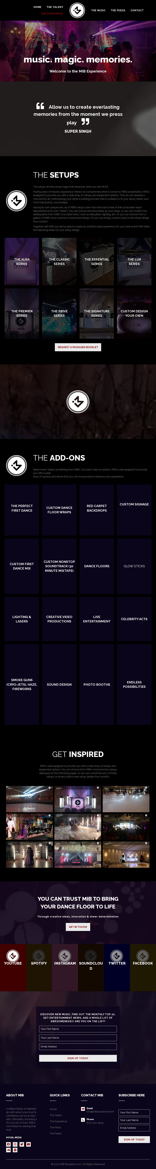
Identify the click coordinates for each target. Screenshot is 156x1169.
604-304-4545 (95, 1122)
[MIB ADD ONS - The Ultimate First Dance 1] (77, 827)
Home (53, 1109)
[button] (78, 347)
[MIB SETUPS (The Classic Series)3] (29, 799)
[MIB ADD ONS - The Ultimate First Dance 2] (126, 799)
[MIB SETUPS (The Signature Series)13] (126, 854)
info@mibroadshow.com (100, 1111)
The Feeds (56, 1133)
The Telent (56, 1115)
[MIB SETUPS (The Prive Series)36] (77, 854)
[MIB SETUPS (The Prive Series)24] (126, 827)
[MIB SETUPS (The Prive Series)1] (29, 827)
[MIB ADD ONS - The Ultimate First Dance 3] (29, 854)
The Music (55, 1127)
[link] (37, 7)
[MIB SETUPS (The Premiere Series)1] (77, 799)
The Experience (58, 1121)
